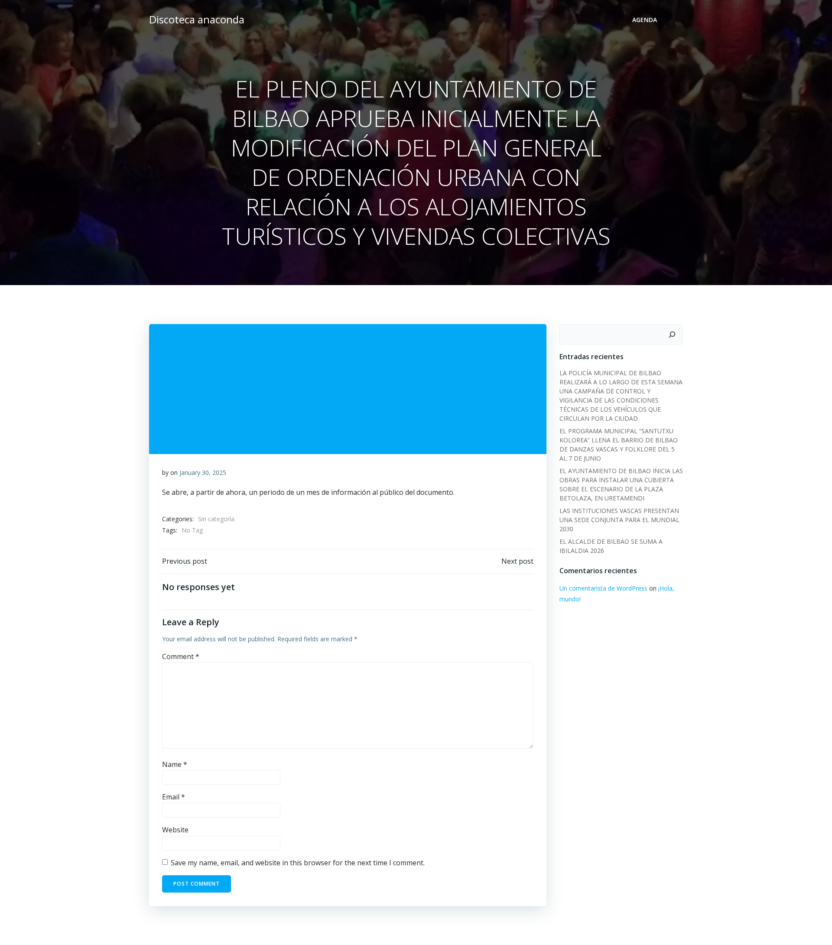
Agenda (644, 20)
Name (174, 764)
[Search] (672, 334)
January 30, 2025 (202, 472)
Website (175, 830)
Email (173, 797)
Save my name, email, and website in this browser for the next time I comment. (298, 862)
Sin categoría (216, 519)
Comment (180, 656)
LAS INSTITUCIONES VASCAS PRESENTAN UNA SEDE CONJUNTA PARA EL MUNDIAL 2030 (619, 520)
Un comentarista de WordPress (603, 588)
